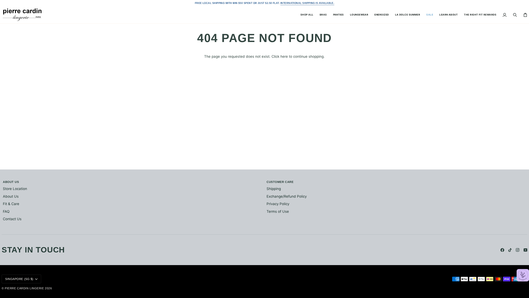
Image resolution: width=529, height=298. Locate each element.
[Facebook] (502, 250)
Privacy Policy (278, 204)
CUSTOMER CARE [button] (280, 182)
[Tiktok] (510, 250)
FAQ (6, 211)
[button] (307, 14)
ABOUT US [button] (11, 182)
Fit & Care (11, 204)
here (284, 56)
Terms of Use (278, 211)
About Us (11, 196)
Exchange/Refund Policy (287, 196)
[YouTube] (525, 250)
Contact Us (12, 219)
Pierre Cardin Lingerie (24, 288)
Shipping (274, 189)
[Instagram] (517, 250)
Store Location (15, 189)
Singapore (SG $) (19, 279)
